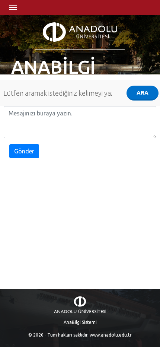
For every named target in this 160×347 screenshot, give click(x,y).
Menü (13, 7)
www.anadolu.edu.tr (111, 334)
